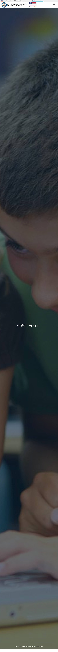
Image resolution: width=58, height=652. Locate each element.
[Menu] (54, 4)
